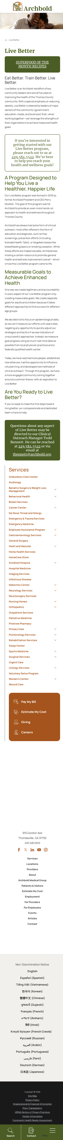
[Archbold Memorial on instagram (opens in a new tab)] (45, 849)
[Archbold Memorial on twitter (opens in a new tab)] (25, 849)
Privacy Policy (32, 1100)
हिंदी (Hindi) (32, 1025)
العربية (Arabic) (32, 1045)
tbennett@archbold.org (32, 454)
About (32, 874)
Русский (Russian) (32, 1038)
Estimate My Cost (32, 891)
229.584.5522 (23, 157)
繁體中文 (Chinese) (32, 998)
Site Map (32, 1096)
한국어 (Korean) (32, 991)
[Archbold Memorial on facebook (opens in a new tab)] (19, 849)
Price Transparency (32, 1108)
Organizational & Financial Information (32, 1104)
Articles (32, 918)
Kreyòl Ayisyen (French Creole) (31, 1031)
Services (19, 469)
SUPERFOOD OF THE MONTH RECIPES (32, 64)
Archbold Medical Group (32, 880)
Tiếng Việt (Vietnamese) (32, 984)
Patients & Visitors (32, 885)
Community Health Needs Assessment (32, 1120)
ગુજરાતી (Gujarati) (32, 1004)
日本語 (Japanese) (32, 1072)
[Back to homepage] (6, 40)
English (32, 971)
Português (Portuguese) (32, 1051)
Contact (32, 924)
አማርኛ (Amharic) (32, 1018)
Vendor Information (32, 1116)
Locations (32, 864)
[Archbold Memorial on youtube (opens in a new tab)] (39, 849)
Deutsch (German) (32, 1065)
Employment (32, 896)
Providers (32, 869)
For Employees (32, 907)
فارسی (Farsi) (32, 1058)
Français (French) (32, 1011)
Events (32, 913)
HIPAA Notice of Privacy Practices (32, 1112)
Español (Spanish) (32, 978)
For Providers (32, 902)
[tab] (55, 489)
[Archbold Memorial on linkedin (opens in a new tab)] (32, 849)
